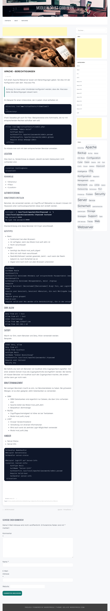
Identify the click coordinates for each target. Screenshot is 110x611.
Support (92, 216)
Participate (24, 20)
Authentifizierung (26, 501)
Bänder (96, 153)
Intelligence (82, 171)
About (16, 20)
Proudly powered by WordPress (39, 607)
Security (48, 501)
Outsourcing (83, 189)
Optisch (103, 185)
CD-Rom (81, 158)
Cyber (80, 162)
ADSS (78, 66)
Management (83, 180)
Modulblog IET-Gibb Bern (55, 8)
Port (100, 189)
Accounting (81, 148)
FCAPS (79, 166)
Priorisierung (81, 194)
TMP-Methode (81, 221)
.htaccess (10, 501)
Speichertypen (81, 211)
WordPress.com (77, 607)
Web (97, 221)
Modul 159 (79, 97)
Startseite (8, 20)
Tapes (100, 216)
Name (6, 562)
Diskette (93, 162)
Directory (39, 501)
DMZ (99, 162)
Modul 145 (79, 85)
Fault (103, 162)
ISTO (78, 77)
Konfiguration (84, 176)
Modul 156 (79, 89)
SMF (78, 112)
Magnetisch (96, 176)
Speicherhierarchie (97, 206)
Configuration (33, 501)
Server (51, 501)
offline (91, 185)
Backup (82, 152)
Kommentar (6, 534)
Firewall (85, 166)
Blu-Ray (90, 153)
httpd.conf (43, 501)
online (97, 185)
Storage (91, 211)
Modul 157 (79, 93)
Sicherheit (84, 206)
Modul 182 (79, 101)
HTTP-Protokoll (9, 509)
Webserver (55, 501)
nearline (92, 180)
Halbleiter (91, 166)
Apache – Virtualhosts (64, 509)
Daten (87, 162)
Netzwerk (82, 185)
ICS (78, 73)
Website (6, 586)
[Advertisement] (35, 31)
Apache (13, 501)
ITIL (91, 171)
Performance (92, 189)
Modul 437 (79, 108)
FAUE (78, 69)
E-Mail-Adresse (6, 574)
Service (92, 200)
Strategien (82, 216)
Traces (90, 221)
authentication (19, 501)
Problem (89, 194)
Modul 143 (79, 81)
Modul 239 (12, 498)
